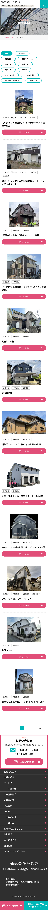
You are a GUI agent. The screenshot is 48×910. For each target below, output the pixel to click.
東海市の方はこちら (13, 828)
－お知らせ (11, 817)
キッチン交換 (9, 75)
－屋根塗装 (11, 794)
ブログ (7, 811)
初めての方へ (10, 771)
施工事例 (8, 805)
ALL (6, 53)
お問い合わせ (27, 761)
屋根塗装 (8, 59)
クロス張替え (29, 75)
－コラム (10, 823)
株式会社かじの (30, 896)
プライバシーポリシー (14, 851)
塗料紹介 (8, 834)
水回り (24, 70)
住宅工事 (25, 64)
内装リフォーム (27, 59)
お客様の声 (9, 800)
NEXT (41, 728)
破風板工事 (33, 80)
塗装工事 (8, 64)
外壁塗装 (22, 53)
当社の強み (9, 777)
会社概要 (8, 845)
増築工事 (8, 70)
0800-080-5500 (27, 750)
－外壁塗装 (11, 789)
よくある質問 (10, 839)
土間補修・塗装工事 (12, 80)
